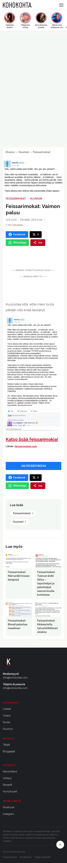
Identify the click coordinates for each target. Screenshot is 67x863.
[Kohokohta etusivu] (17, 5)
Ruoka (6, 722)
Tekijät (6, 744)
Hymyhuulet (10, 791)
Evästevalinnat (10, 857)
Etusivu (10, 152)
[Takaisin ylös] (60, 845)
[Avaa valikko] (61, 5)
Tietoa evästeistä (42, 857)
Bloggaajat (9, 751)
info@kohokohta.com (15, 677)
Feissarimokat (41, 152)
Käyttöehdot (25, 857)
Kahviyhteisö (10, 771)
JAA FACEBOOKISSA (33, 465)
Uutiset (7, 708)
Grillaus (7, 778)
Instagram (8, 813)
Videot (7, 715)
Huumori (24, 152)
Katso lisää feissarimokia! (32, 439)
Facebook (8, 807)
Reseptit (7, 784)
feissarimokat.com (25, 446)
